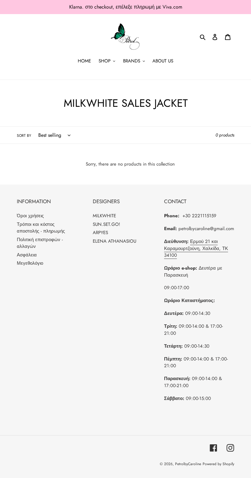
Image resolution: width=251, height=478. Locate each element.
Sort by (24, 135)
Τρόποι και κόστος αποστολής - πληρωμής (41, 228)
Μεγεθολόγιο (30, 263)
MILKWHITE (104, 215)
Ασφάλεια (27, 255)
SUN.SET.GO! (106, 224)
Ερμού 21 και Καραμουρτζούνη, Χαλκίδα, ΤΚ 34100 (196, 248)
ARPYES (100, 232)
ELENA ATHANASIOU (114, 241)
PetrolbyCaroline (188, 464)
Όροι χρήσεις (30, 215)
